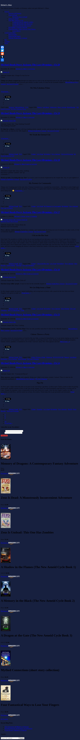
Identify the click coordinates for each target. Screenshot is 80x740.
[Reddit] (40, 53)
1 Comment (30, 117)
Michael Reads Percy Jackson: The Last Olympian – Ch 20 (30, 64)
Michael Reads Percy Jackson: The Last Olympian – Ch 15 (30, 314)
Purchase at (4, 473)
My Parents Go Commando (52, 206)
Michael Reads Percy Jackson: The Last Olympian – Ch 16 (30, 269)
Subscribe (4, 435)
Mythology (53, 107)
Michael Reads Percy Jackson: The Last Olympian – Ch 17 (30, 212)
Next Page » (8, 423)
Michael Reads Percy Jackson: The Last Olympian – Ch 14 (30, 363)
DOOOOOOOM (58, 357)
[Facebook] (40, 47)
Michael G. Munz (6, 5)
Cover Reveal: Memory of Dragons (16, 730)
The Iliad (18, 265)
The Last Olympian (67, 154)
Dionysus (49, 357)
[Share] (40, 59)
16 (5, 421)
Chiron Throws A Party (38, 357)
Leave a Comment (31, 164)
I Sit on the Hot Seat (43, 263)
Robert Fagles (11, 265)
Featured (11, 107)
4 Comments (31, 69)
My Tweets (4, 719)
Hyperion (39, 409)
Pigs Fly (70, 409)
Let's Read (46, 107)
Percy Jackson (62, 107)
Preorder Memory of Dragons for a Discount (18, 728)
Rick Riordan (71, 107)
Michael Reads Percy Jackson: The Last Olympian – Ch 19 (30, 113)
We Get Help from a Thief (16, 310)
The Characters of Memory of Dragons (17, 727)
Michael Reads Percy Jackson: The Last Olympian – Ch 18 (30, 160)
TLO (26, 107)
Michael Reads (19, 107)
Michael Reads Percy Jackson (37, 131)
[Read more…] (5, 91)
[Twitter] (40, 50)
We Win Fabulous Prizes (18, 109)
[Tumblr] (40, 56)
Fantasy (39, 107)
